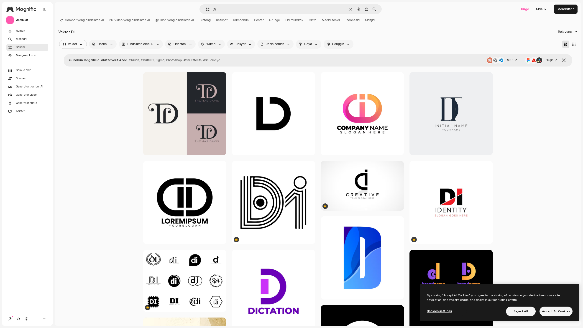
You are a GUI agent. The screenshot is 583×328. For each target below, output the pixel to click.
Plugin (549, 60)
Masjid (370, 20)
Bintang (205, 20)
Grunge (274, 20)
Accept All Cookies (556, 311)
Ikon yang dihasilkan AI (177, 20)
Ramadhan (241, 20)
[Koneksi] (10, 319)
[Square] (574, 44)
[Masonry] (565, 44)
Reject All (521, 311)
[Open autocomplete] (206, 9)
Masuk (541, 9)
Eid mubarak (294, 20)
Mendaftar (565, 9)
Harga (524, 9)
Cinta (312, 20)
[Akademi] (18, 319)
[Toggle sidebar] (44, 9)
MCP (510, 60)
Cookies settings (439, 311)
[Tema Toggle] (26, 319)
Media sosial (331, 20)
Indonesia (352, 20)
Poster (259, 20)
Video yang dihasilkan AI (132, 20)
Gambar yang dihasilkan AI (84, 20)
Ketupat (222, 20)
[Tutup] (564, 60)
